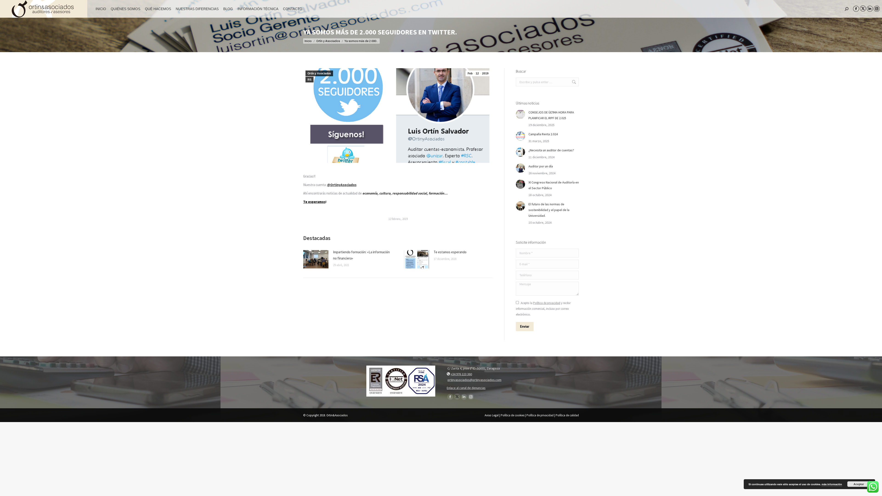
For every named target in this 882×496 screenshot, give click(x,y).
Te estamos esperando (450, 252)
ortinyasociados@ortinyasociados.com (474, 380)
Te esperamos (314, 202)
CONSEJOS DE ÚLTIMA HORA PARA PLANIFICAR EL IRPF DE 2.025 (551, 115)
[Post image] (315, 259)
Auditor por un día (541, 166)
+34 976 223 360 (461, 374)
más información (832, 484)
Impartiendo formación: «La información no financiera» (361, 255)
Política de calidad (567, 415)
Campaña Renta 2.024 (543, 134)
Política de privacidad (546, 303)
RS (309, 79)
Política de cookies (512, 415)
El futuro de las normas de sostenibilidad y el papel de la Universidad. (549, 210)
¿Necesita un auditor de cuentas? (551, 150)
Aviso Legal (492, 415)
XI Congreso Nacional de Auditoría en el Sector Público (554, 185)
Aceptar (859, 484)
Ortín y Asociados (319, 73)
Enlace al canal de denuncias (466, 388)
